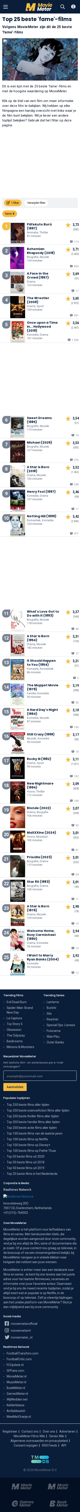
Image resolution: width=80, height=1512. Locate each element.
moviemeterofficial (23, 1323)
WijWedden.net (17, 1399)
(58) (76, 496)
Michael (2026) (39, 442)
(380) (76, 714)
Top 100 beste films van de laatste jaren (34, 1133)
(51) (76, 423)
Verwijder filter (36, 202)
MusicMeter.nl (16, 1382)
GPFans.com (15, 1370)
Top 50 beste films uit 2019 (25, 1168)
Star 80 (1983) (38, 881)
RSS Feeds (49, 1445)
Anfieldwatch (16, 1411)
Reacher (52, 1019)
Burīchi (51, 1008)
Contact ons (30, 1431)
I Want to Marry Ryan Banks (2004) (43, 957)
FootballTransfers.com (22, 1353)
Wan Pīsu (53, 1036)
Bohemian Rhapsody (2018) (41, 251)
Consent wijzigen (26, 1445)
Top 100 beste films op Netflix (27, 1139)
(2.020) (75, 254)
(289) (76, 690)
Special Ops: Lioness (61, 1025)
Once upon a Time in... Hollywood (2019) (42, 326)
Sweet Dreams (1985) (39, 420)
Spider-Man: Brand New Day (20, 1010)
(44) (76, 886)
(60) (76, 935)
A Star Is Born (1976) (38, 908)
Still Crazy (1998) (41, 734)
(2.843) (75, 521)
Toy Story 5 (14, 1024)
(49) (76, 960)
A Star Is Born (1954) (38, 638)
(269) (76, 813)
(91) (76, 278)
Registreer (10, 1431)
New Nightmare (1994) (40, 785)
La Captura (14, 1018)
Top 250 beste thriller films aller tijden (33, 1116)
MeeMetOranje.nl (19, 1416)
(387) (76, 447)
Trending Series (53, 995)
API (63, 1445)
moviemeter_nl (21, 1337)
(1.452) (75, 472)
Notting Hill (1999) (41, 516)
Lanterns (53, 1002)
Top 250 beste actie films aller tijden (32, 1127)
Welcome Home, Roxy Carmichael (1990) (41, 935)
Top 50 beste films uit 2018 (25, 1162)
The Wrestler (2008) (38, 300)
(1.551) (75, 764)
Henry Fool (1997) (41, 491)
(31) (76, 665)
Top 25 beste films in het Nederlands (32, 1173)
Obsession (14, 1029)
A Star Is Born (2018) (38, 469)
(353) (76, 837)
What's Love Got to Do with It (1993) (43, 613)
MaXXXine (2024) (41, 832)
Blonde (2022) (39, 808)
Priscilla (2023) (39, 857)
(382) (76, 229)
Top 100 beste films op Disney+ (28, 1145)
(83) (76, 739)
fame (8, 213)
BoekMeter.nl (16, 1388)
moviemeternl (20, 1330)
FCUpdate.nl (15, 1365)
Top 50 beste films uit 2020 (25, 1156)
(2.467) (75, 327)
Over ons (49, 1431)
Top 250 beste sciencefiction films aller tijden (38, 1110)
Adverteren (67, 1431)
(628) (76, 788)
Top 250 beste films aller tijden (28, 1104)
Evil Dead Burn (17, 1002)
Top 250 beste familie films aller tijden (33, 1122)
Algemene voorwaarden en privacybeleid (39, 1441)
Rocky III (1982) (39, 759)
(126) (76, 641)
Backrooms (15, 1041)
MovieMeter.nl (16, 1376)
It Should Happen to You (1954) (41, 662)
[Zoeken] (62, 7)
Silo (49, 1013)
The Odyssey (16, 1035)
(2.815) (75, 303)
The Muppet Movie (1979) (42, 687)
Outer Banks (55, 1042)
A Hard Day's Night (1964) (42, 712)
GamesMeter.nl (17, 1393)
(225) (76, 862)
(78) (76, 911)
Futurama (53, 1031)
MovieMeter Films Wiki (29, 1436)
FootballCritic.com (19, 1359)
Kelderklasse (15, 1405)
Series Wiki (56, 1436)
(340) (76, 616)
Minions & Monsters (20, 1047)
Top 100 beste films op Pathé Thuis (31, 1150)
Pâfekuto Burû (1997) (39, 226)
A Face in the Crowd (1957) (38, 275)
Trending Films (13, 995)
